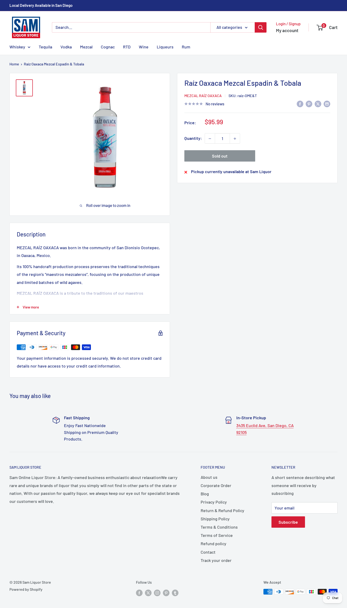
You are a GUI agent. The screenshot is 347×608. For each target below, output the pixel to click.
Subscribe (288, 522)
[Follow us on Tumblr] (175, 592)
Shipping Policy (215, 518)
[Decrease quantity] (210, 139)
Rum (186, 46)
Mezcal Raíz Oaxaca (203, 95)
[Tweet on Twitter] (318, 103)
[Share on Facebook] (300, 103)
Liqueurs (165, 46)
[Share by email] (327, 103)
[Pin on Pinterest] (309, 103)
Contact (208, 552)
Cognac (108, 46)
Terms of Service (217, 535)
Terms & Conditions (219, 527)
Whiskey (17, 46)
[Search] (261, 27)
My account (287, 30)
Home (14, 64)
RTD (127, 46)
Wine (143, 46)
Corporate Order (216, 485)
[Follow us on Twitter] (148, 592)
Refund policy (213, 543)
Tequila (45, 46)
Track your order (216, 560)
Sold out (220, 156)
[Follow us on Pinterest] (166, 592)
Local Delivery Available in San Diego (40, 5)
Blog (205, 493)
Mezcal (86, 46)
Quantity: (193, 138)
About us (209, 477)
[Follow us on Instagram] (157, 592)
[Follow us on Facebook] (139, 592)
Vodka (66, 46)
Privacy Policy (214, 502)
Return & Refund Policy (222, 510)
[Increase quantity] (235, 139)
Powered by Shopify (25, 589)
